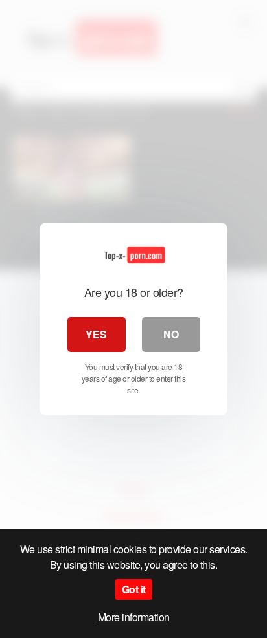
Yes (96, 334)
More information (134, 617)
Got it (134, 589)
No (171, 334)
